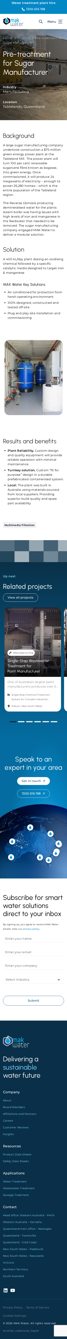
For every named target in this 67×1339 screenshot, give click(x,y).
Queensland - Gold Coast (20, 1242)
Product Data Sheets (17, 1154)
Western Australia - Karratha (22, 1222)
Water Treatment (15, 1181)
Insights (8, 1134)
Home (8, 38)
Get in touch (31, 781)
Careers (8, 1120)
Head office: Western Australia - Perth (29, 1215)
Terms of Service (37, 1307)
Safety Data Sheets (16, 1161)
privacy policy (31, 928)
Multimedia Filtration (19, 525)
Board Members (14, 1107)
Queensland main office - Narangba (27, 1228)
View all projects (21, 597)
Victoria (8, 1262)
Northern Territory (15, 1269)
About (7, 1100)
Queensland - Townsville (19, 1235)
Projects (24, 38)
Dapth (35, 1330)
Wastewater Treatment (19, 1188)
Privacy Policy (13, 1307)
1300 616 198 (35, 9)
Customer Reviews (15, 1127)
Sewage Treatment (16, 1195)
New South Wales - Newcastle (23, 1256)
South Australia (13, 1276)
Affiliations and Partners (19, 1114)
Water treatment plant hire (33, 3)
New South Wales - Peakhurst (23, 1249)
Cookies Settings (14, 1315)
